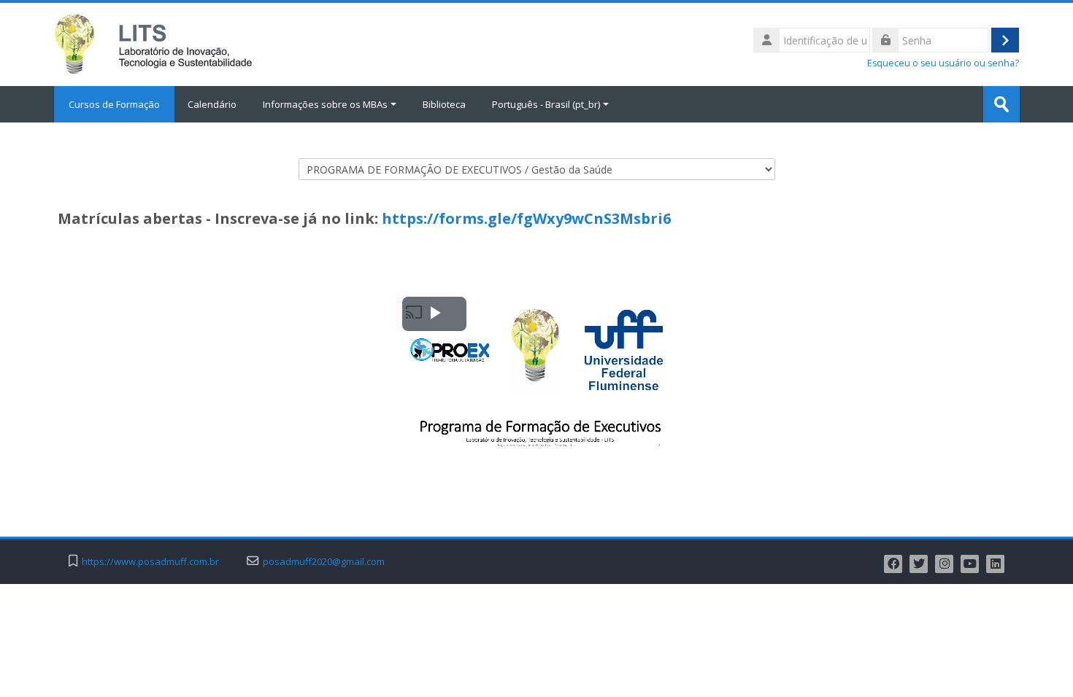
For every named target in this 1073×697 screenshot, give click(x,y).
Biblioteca (444, 104)
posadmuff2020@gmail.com (324, 561)
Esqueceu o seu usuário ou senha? (943, 63)
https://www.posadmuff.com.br (150, 561)
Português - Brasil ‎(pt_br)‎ (546, 104)
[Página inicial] (154, 43)
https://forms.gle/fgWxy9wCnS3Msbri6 (526, 218)
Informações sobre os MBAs (325, 104)
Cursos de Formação (114, 104)
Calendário (212, 104)
